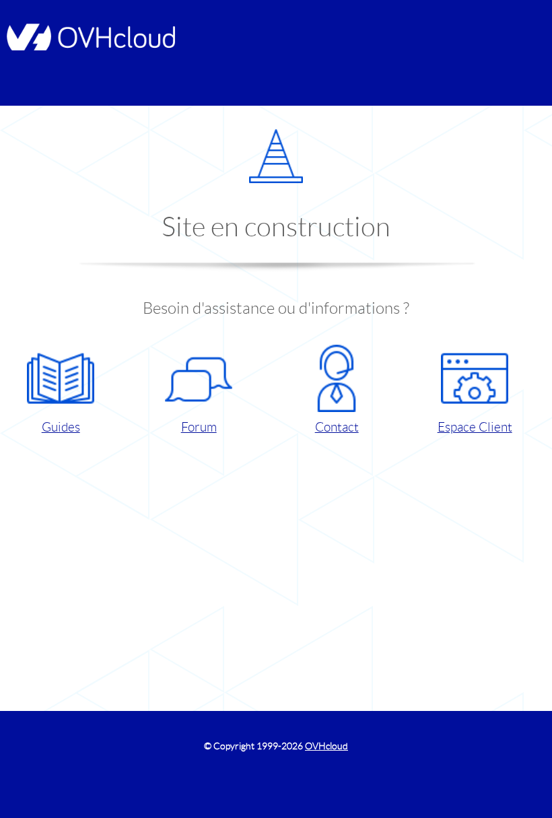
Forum (199, 427)
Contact (337, 427)
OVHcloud (326, 746)
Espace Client (475, 427)
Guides (61, 427)
